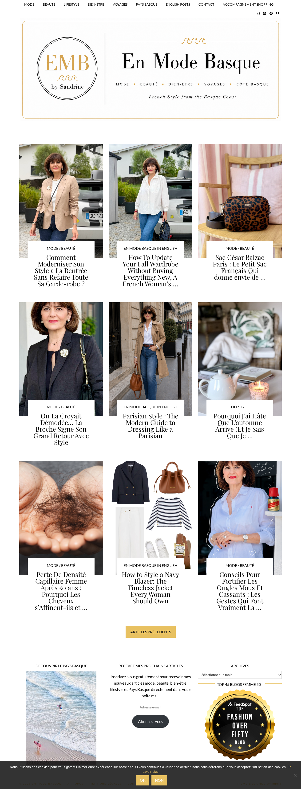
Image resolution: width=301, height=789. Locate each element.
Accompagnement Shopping (248, 4)
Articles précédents (150, 632)
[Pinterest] (264, 13)
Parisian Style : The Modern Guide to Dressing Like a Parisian (150, 425)
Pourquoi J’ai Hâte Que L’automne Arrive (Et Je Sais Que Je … (240, 425)
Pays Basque (146, 4)
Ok (143, 780)
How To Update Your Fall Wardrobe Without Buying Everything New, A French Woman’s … (150, 270)
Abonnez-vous (150, 721)
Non (159, 780)
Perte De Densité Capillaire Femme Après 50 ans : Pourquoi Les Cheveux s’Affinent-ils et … (61, 591)
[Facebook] (271, 13)
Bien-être (96, 4)
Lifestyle (71, 4)
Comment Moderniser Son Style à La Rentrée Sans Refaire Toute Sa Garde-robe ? (61, 270)
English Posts (178, 4)
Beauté (49, 4)
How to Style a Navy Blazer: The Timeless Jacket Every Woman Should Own (150, 587)
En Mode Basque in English (150, 248)
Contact (206, 4)
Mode (29, 4)
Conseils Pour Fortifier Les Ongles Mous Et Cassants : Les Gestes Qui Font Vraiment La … (239, 591)
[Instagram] (258, 13)
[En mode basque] (150, 63)
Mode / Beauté (61, 248)
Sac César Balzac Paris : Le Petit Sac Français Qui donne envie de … (240, 267)
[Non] (295, 775)
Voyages (120, 4)
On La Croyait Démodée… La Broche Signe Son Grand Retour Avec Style (61, 428)
